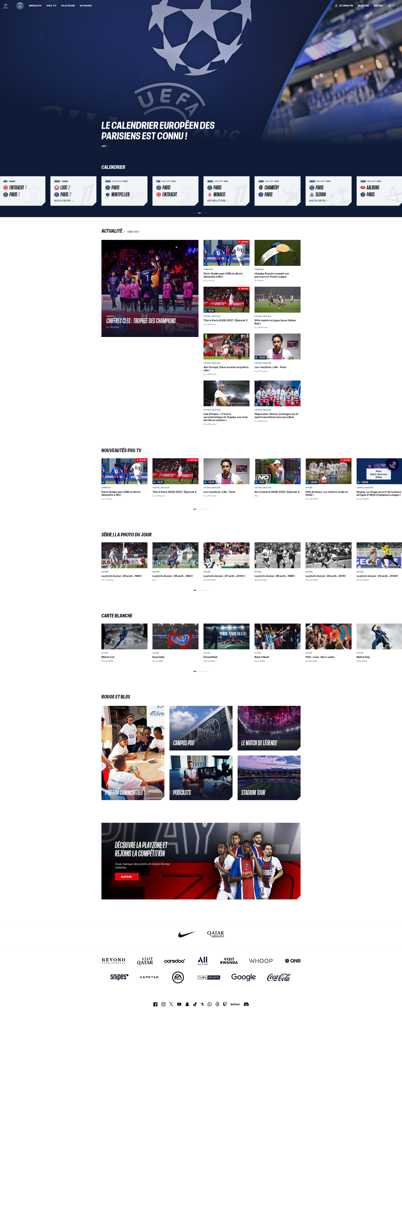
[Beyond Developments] (113, 961)
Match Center (62, 201)
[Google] (243, 977)
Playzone (68, 6)
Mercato (35, 6)
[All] (202, 961)
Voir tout (133, 231)
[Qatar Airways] (215, 934)
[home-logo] (20, 5)
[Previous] (105, 191)
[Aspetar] (149, 977)
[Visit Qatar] (145, 961)
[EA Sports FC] (178, 977)
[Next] (297, 191)
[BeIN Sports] (208, 977)
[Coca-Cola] (279, 977)
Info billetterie (216, 201)
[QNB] (293, 961)
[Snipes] (119, 977)
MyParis (86, 6)
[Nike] (187, 934)
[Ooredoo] (174, 961)
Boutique (378, 5)
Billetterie (363, 5)
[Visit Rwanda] (229, 961)
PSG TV (51, 6)
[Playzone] (127, 876)
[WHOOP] (261, 961)
